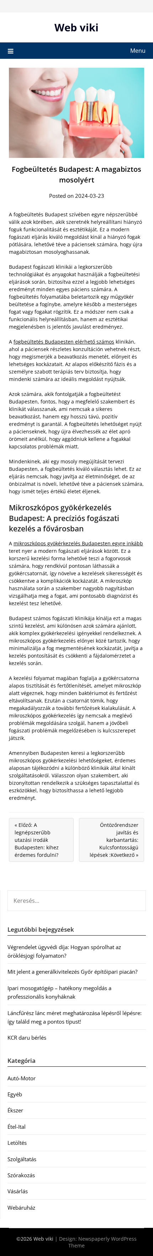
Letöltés (17, 1142)
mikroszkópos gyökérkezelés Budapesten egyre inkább (78, 543)
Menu (138, 51)
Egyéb (14, 1094)
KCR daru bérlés (26, 1037)
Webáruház (21, 1207)
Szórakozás (21, 1175)
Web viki (76, 27)
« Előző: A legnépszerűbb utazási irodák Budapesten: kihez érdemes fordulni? (37, 840)
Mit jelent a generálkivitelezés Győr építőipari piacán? (72, 971)
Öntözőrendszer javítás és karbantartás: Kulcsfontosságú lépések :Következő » (114, 840)
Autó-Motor (21, 1078)
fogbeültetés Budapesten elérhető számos (64, 341)
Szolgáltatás (21, 1159)
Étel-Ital (16, 1126)
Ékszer (15, 1110)
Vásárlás (17, 1191)
